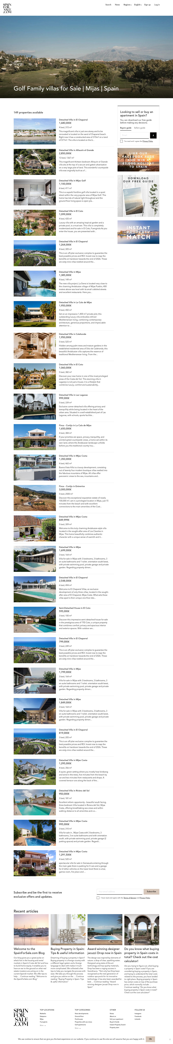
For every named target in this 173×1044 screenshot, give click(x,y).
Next (53, 141)
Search (108, 5)
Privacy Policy (148, 141)
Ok (150, 1039)
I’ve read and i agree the (138, 141)
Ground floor (79, 1016)
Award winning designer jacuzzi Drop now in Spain (105, 951)
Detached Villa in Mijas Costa (73, 456)
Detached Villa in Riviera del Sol (74, 791)
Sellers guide (139, 128)
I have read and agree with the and (125, 898)
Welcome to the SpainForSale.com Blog (29, 951)
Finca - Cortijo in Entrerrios (72, 486)
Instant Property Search (118, 1025)
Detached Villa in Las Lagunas (73, 395)
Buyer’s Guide (114, 1022)
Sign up (147, 5)
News (117, 5)
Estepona (43, 1016)
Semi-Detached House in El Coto (74, 608)
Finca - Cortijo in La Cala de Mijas (75, 425)
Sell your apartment (116, 1019)
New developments (81, 1013)
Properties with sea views (83, 1022)
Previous (16, 141)
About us (113, 1016)
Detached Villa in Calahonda (72, 334)
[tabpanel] (35, 131)
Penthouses (79, 1019)
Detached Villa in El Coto (71, 211)
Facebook (138, 1016)
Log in (157, 5)
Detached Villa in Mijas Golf (72, 181)
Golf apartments (80, 1025)
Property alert (114, 1027)
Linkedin (137, 1019)
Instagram (138, 1013)
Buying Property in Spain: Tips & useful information (67, 951)
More (42, 1025)
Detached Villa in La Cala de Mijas (75, 302)
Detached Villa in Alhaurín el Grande (76, 150)
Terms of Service (130, 898)
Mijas (41, 1019)
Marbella (43, 1013)
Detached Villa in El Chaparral (73, 120)
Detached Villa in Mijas (70, 272)
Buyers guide (125, 128)
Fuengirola (43, 1022)
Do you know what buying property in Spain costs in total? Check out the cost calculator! (141, 955)
